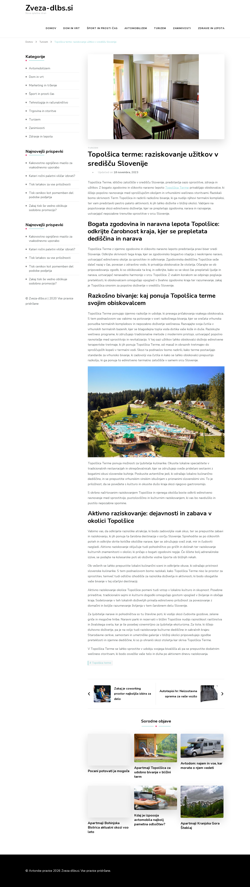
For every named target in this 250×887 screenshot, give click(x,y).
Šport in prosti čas (102, 28)
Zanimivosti (182, 28)
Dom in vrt (71, 28)
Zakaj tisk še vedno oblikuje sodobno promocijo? (48, 208)
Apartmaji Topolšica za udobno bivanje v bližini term (152, 772)
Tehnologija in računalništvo (48, 102)
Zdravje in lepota (211, 28)
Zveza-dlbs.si (49, 8)
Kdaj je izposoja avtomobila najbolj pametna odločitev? (149, 820)
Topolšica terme (101, 663)
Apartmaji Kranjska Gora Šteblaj (200, 825)
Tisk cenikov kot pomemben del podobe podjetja (51, 195)
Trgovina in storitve (42, 111)
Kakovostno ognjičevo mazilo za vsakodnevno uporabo (50, 165)
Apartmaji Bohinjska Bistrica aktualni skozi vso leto (108, 827)
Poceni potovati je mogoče (108, 771)
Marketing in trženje (43, 85)
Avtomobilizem (135, 28)
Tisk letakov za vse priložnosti (50, 184)
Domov (51, 28)
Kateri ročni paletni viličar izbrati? (52, 176)
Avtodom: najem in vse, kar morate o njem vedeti (201, 765)
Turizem (160, 28)
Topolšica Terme (177, 188)
